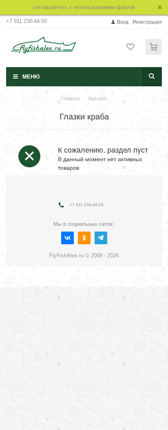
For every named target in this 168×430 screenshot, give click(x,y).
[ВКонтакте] (67, 238)
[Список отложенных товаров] (130, 49)
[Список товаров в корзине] (154, 53)
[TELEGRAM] (101, 238)
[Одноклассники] (84, 238)
